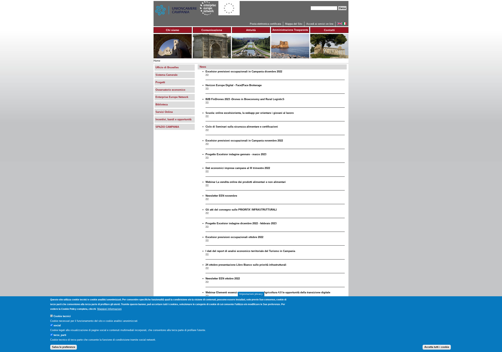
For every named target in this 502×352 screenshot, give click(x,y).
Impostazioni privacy (251, 294)
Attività (251, 30)
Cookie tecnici (62, 316)
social (57, 325)
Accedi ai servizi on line (319, 23)
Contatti (329, 30)
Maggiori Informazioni (109, 308)
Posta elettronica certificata (265, 23)
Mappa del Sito (293, 23)
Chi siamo (172, 30)
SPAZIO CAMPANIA (167, 126)
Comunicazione (211, 30)
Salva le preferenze (63, 347)
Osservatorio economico (170, 89)
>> (207, 74)
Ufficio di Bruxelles (167, 67)
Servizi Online (164, 111)
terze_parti (60, 334)
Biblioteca (162, 104)
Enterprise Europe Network (172, 97)
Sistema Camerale (166, 74)
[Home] (176, 11)
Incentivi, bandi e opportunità (173, 119)
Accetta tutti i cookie (436, 347)
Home (157, 60)
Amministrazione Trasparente (290, 29)
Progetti (160, 82)
